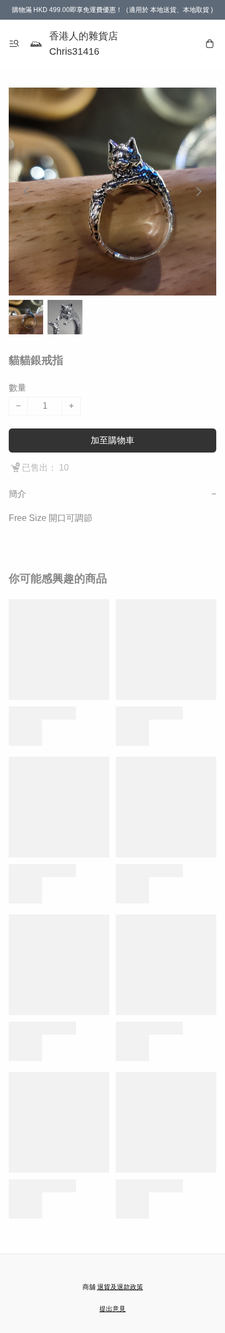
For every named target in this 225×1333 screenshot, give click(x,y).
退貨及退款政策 (120, 1287)
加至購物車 (112, 440)
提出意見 (112, 1309)
